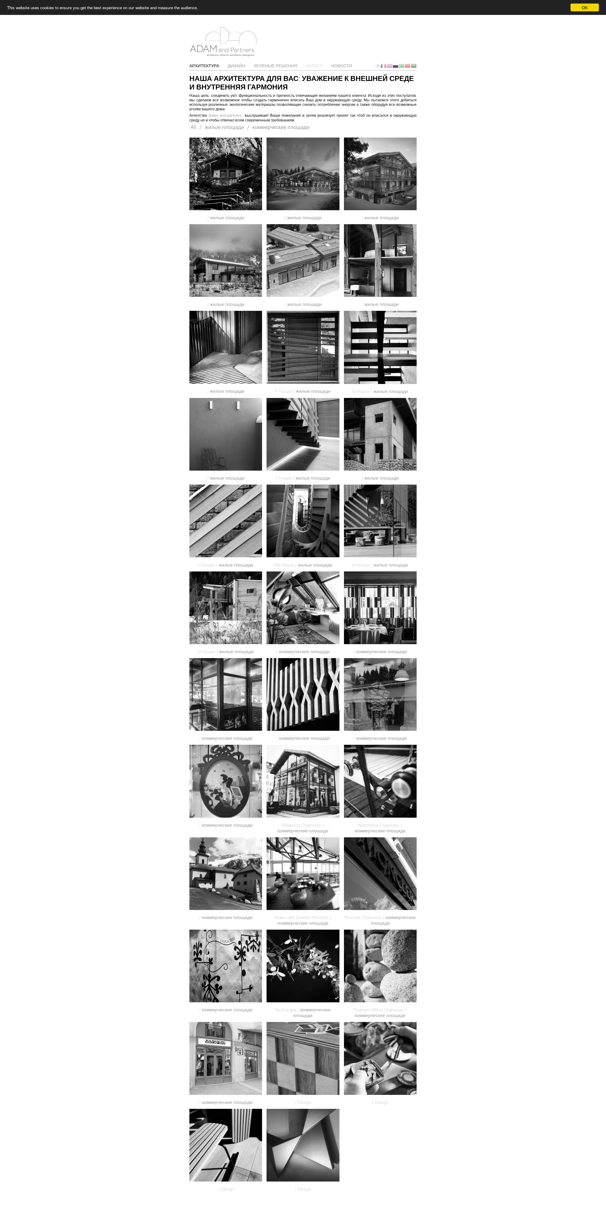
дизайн (236, 65)
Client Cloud (377, 66)
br (402, 66)
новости (341, 65)
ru (395, 66)
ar (414, 66)
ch (407, 66)
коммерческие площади (280, 127)
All (193, 127)
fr (383, 66)
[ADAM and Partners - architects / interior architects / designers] (224, 41)
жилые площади (224, 127)
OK (585, 7)
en (389, 66)
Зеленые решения (275, 65)
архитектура (204, 65)
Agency (314, 65)
